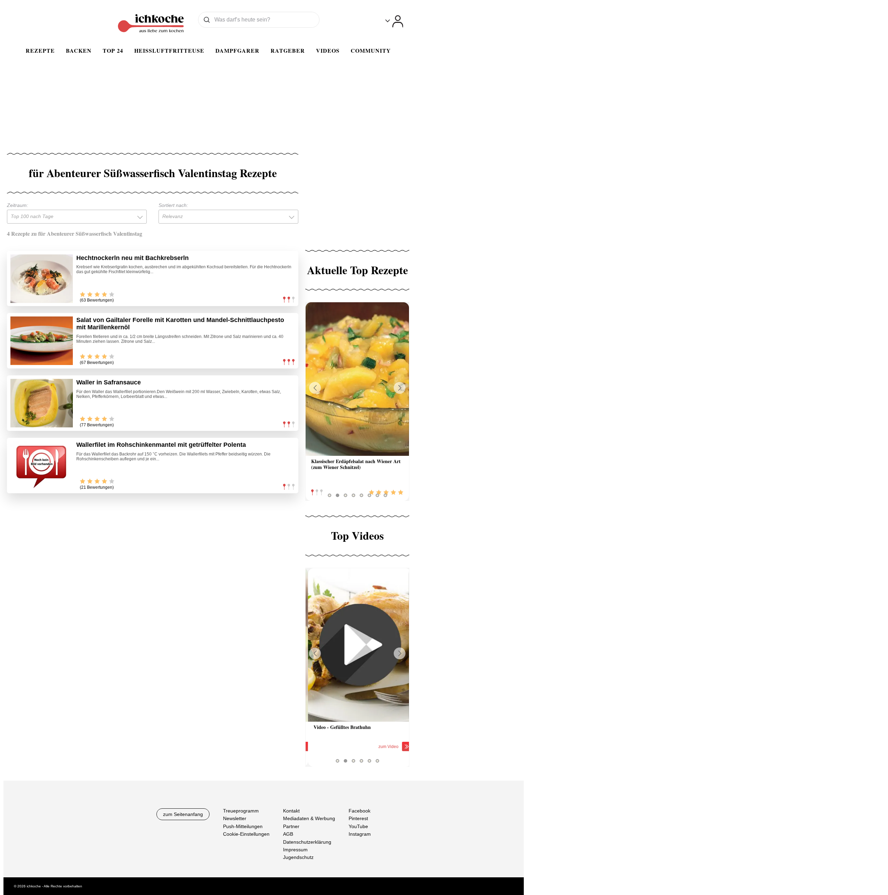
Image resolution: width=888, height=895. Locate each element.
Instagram (360, 834)
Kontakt (291, 811)
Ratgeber (288, 50)
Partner (291, 826)
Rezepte (40, 50)
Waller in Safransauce (108, 382)
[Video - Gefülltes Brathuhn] (357, 645)
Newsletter (234, 818)
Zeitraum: (17, 205)
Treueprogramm (241, 811)
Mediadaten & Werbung (309, 818)
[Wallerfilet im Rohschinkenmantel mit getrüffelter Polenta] (41, 465)
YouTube (358, 826)
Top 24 (113, 50)
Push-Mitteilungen (243, 826)
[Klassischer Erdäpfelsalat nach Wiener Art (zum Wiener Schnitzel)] (357, 379)
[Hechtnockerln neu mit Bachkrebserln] (41, 278)
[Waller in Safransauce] (41, 403)
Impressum (295, 849)
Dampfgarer (237, 50)
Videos (328, 50)
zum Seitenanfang (183, 814)
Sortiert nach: (173, 205)
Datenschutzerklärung (307, 841)
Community (371, 50)
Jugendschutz (298, 857)
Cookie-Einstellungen (246, 834)
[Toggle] (394, 21)
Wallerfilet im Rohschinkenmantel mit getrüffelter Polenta (161, 444)
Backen (79, 50)
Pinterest (358, 818)
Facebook (359, 811)
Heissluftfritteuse (169, 50)
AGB (288, 834)
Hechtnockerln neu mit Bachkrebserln (132, 257)
